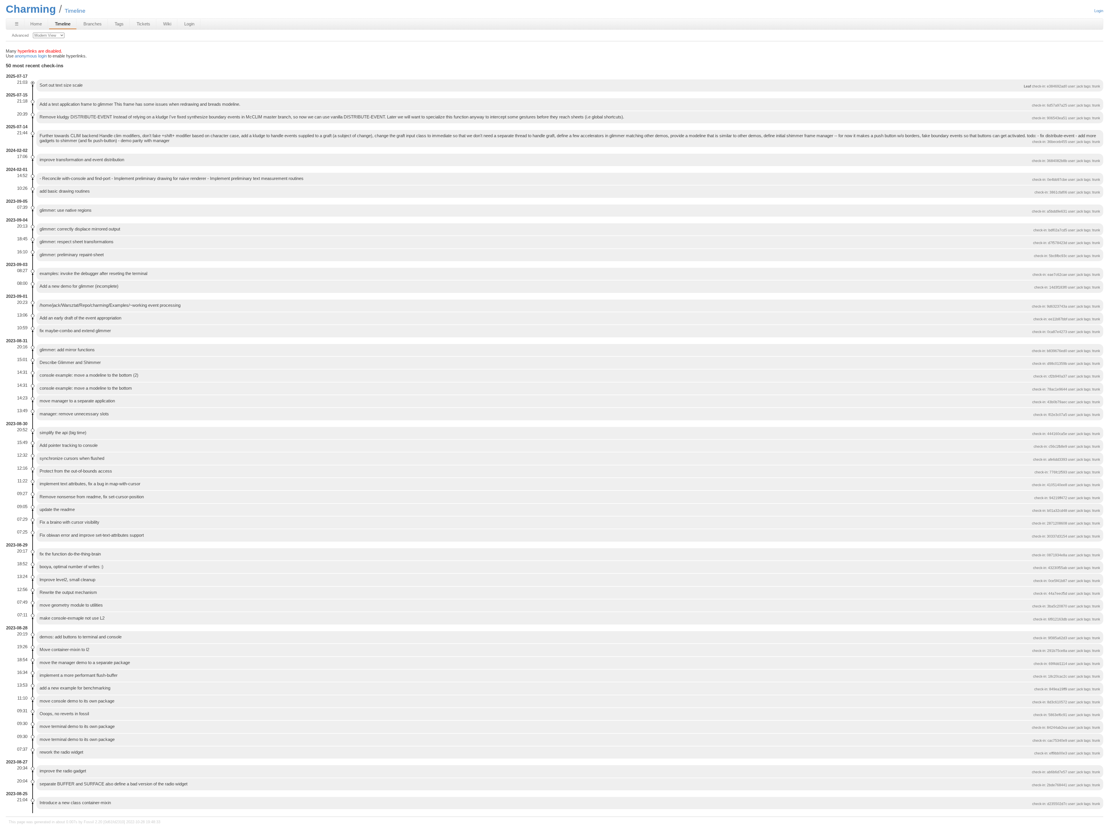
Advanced (20, 35)
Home (36, 23)
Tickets (143, 23)
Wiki (167, 23)
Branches (92, 23)
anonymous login (31, 55)
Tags (119, 23)
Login (1098, 11)
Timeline (62, 23)
